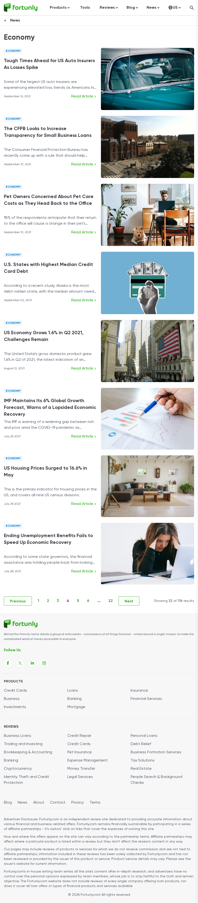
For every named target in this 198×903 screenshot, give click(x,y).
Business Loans (17, 736)
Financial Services (146, 699)
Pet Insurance (79, 752)
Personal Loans (144, 736)
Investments (15, 707)
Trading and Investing (23, 744)
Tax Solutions (143, 760)
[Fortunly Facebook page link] (8, 663)
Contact (57, 803)
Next (129, 601)
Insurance (139, 691)
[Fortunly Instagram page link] (44, 663)
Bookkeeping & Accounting (28, 752)
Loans (72, 691)
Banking (74, 699)
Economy (13, 51)
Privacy (77, 803)
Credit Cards (15, 691)
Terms (95, 803)
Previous (18, 601)
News (15, 20)
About (38, 803)
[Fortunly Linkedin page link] (32, 663)
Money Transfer (81, 769)
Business (12, 699)
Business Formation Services (156, 752)
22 (110, 601)
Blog (8, 803)
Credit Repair (79, 736)
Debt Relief (141, 744)
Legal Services (80, 777)
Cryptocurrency (18, 769)
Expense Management (87, 760)
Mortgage (76, 707)
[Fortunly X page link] (20, 663)
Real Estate (141, 769)
